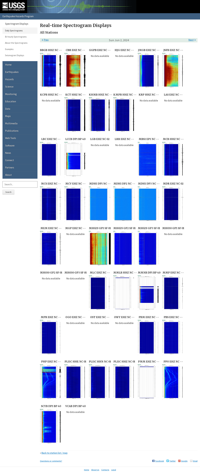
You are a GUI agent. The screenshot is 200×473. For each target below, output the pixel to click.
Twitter (172, 461)
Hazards (9, 79)
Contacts (105, 469)
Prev (45, 39)
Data (7, 108)
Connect (9, 160)
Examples (9, 49)
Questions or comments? (51, 461)
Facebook (159, 461)
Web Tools (10, 138)
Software (9, 145)
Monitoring (11, 94)
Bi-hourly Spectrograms (16, 36)
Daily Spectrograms (14, 30)
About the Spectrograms (16, 42)
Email (195, 461)
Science (9, 86)
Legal (113, 469)
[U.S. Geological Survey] (13, 6)
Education (10, 101)
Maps (8, 116)
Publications (11, 130)
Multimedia (11, 123)
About (8, 174)
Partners (9, 167)
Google (184, 461)
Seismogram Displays (14, 55)
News (8, 152)
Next (192, 39)
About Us (95, 469)
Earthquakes (12, 72)
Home (8, 64)
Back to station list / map (54, 453)
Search (8, 192)
